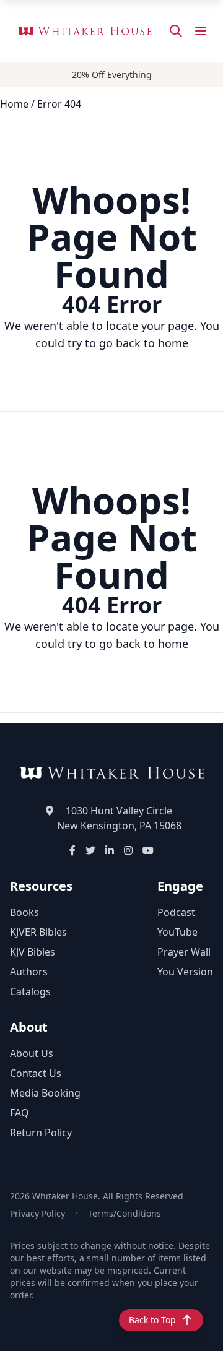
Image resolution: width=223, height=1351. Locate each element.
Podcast (176, 912)
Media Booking (45, 1093)
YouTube (177, 932)
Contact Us (35, 1073)
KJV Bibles (32, 952)
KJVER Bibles (38, 932)
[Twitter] (90, 850)
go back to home (143, 342)
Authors (29, 971)
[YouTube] (148, 850)
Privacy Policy (37, 1213)
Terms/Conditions (124, 1213)
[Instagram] (128, 850)
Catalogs (30, 991)
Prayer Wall (184, 952)
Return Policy (41, 1132)
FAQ (19, 1113)
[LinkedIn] (109, 850)
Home (14, 104)
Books (24, 912)
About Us (31, 1053)
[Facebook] (72, 850)
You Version (185, 971)
